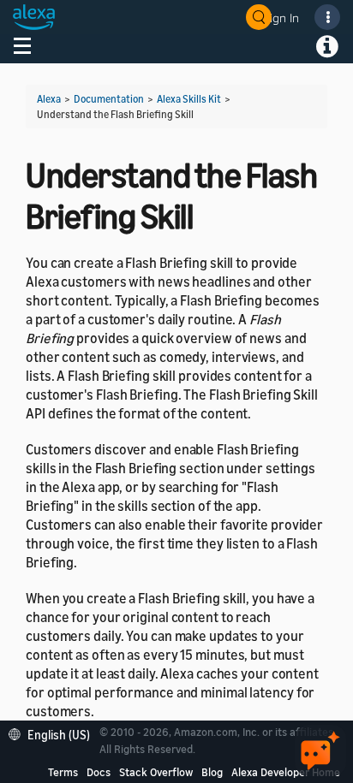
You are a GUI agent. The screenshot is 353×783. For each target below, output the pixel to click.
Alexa (49, 98)
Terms (63, 772)
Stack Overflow (156, 772)
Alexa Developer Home (285, 772)
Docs (99, 772)
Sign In (281, 17)
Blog (212, 772)
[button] (54, 733)
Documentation (109, 98)
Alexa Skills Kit (189, 98)
